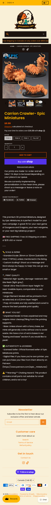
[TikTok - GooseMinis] (27, 49)
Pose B (17, 138)
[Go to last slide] (6, 103)
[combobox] (25, 34)
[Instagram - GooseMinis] (23, 49)
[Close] (44, 34)
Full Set (36, 138)
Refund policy (42, 494)
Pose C (26, 138)
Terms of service (25, 496)
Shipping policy (39, 496)
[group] (12, 103)
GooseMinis (13, 494)
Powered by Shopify (27, 494)
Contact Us (25, 458)
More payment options (25, 167)
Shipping (8, 126)
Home (12, 46)
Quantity (8, 144)
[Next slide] (45, 103)
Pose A (8, 138)
